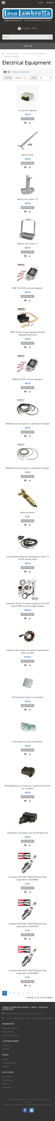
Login (40, 2)
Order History (7, 1080)
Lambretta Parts (13, 53)
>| (38, 993)
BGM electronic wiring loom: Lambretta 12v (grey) (27, 468)
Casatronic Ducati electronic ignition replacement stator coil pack (27, 651)
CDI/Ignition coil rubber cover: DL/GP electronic (27, 832)
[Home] (3, 53)
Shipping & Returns (10, 1028)
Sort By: (8, 77)
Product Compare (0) (20, 72)
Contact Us (6, 1045)
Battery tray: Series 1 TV (27, 199)
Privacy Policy (7, 1032)
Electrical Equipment (12, 56)
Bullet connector (27, 512)
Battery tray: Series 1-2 (27, 243)
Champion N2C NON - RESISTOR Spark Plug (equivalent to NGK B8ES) (27, 878)
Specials (5, 1066)
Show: (33, 77)
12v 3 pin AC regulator (27, 110)
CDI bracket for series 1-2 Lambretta (27, 697)
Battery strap (27, 154)
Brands (5, 1059)
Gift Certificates (8, 1063)
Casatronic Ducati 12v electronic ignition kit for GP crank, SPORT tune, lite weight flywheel (27, 604)
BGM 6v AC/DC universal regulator (27, 379)
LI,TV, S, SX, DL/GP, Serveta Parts (34, 53)
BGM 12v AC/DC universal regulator (27, 288)
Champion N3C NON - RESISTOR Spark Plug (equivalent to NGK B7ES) (27, 925)
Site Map (5, 1049)
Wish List (5, 1083)
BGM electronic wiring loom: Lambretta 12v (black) (27, 423)
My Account (7, 1076)
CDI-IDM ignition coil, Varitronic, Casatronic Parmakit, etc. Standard (28, 787)
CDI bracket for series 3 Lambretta (27, 741)
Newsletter (6, 1087)
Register (50, 2)
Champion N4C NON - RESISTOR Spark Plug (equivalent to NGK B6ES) (27, 971)
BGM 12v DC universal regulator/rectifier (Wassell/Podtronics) (27, 333)
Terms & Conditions (10, 1035)
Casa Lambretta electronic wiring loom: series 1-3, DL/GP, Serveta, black (27, 558)
